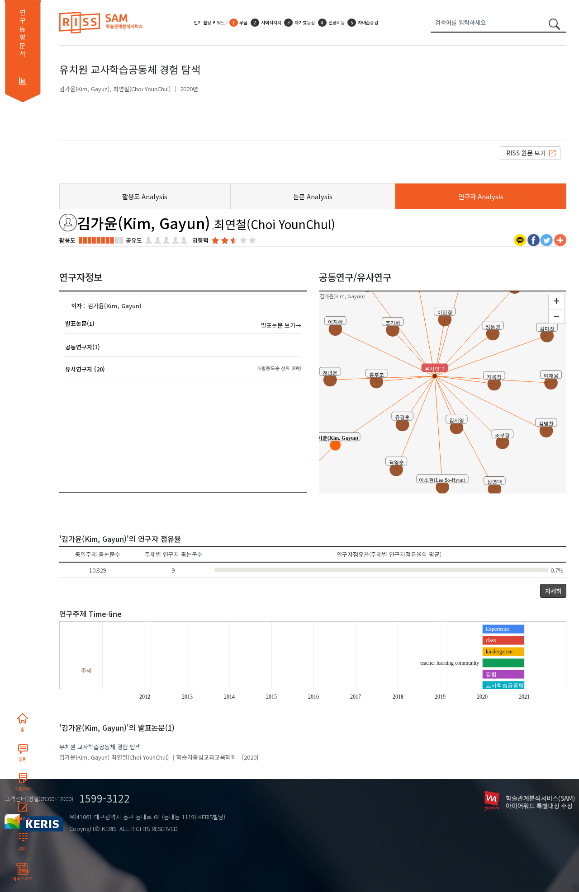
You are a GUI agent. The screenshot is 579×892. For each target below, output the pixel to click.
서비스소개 (22, 878)
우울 (243, 22)
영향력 (200, 240)
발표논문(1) (80, 323)
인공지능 (336, 22)
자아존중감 (368, 22)
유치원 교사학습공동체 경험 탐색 (100, 746)
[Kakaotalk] (520, 239)
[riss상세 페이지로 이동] (530, 152)
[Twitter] (547, 239)
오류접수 (22, 819)
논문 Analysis (312, 196)
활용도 (67, 240)
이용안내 (22, 789)
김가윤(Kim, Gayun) (84, 89)
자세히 (553, 591)
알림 (23, 759)
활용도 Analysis (144, 196)
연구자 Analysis (480, 196)
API (22, 848)
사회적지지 (271, 22)
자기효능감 (304, 22)
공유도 (134, 240)
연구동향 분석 (22, 33)
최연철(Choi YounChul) (142, 89)
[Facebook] (533, 239)
